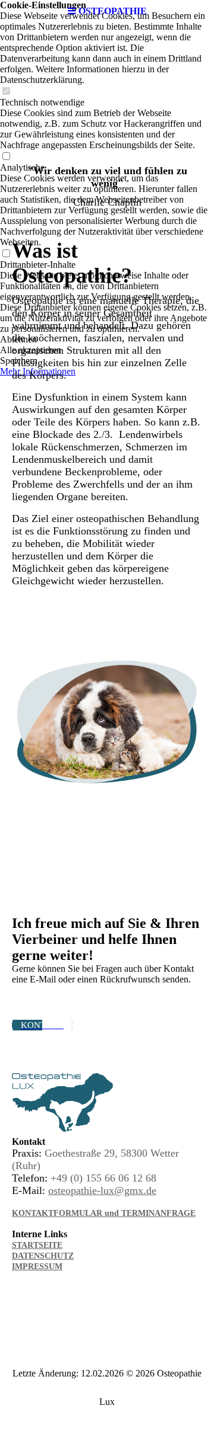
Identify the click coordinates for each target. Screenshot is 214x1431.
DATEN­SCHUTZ (43, 1255)
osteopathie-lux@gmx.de (102, 1190)
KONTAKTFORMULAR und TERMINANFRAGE (104, 1213)
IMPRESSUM (37, 1266)
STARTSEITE (37, 1245)
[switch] (6, 92)
